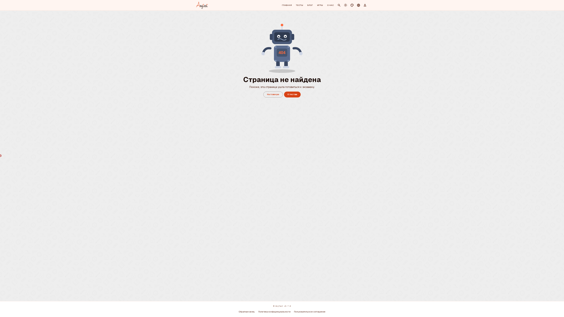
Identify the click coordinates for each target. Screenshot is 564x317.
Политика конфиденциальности (274, 311)
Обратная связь (247, 311)
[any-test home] (202, 5)
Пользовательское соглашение (309, 311)
